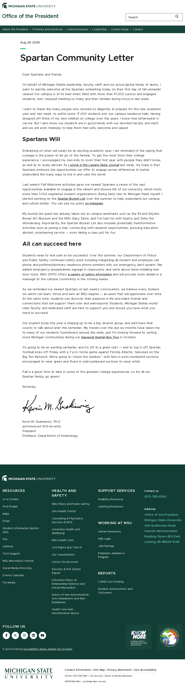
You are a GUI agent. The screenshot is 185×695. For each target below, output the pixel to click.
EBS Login (104, 539)
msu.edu (98, 676)
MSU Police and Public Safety (71, 504)
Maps (6, 514)
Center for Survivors (65, 562)
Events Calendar (13, 575)
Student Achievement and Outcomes (115, 591)
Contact (138, 29)
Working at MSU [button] (115, 523)
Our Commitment (63, 555)
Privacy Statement (119, 670)
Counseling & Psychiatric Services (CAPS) (67, 520)
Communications (77, 29)
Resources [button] (14, 491)
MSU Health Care (63, 540)
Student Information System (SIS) (21, 530)
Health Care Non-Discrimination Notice (65, 611)
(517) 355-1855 (80, 676)
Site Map (99, 670)
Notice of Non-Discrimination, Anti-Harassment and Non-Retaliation (70, 599)
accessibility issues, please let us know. (48, 649)
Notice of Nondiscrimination (118, 676)
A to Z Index (11, 499)
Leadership (99, 29)
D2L (5, 539)
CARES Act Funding (111, 582)
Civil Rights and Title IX (67, 547)
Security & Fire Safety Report (66, 571)
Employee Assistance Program (111, 555)
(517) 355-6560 (155, 496)
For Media (9, 582)
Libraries (8, 546)
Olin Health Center (64, 511)
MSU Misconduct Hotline (18, 561)
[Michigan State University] (29, 5)
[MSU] (92, 482)
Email (6, 521)
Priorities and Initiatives (48, 29)
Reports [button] (107, 573)
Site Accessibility (145, 670)
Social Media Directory (17, 568)
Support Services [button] (116, 491)
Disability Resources (110, 499)
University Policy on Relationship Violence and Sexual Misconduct (68, 584)
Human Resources (109, 531)
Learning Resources (110, 506)
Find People (10, 506)
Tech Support (11, 553)
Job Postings (106, 546)
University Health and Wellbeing (66, 531)
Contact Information (78, 670)
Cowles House (120, 29)
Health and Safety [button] (64, 493)
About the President (15, 29)
